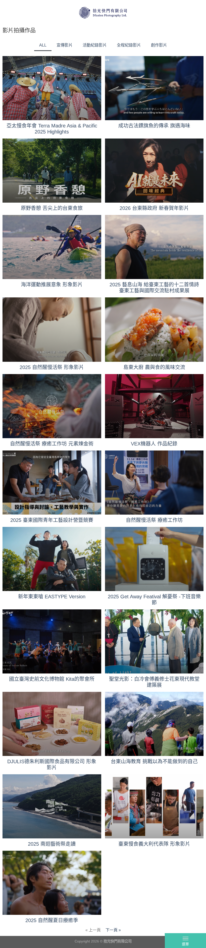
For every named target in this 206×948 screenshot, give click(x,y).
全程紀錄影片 (129, 45)
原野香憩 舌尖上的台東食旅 (52, 208)
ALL (42, 45)
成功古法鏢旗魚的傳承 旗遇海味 (154, 125)
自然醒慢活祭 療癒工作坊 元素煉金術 (51, 443)
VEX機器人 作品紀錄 (154, 443)
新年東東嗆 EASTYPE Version (51, 596)
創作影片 (159, 45)
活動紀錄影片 (95, 45)
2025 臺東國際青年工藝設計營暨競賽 (51, 520)
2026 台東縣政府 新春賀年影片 (154, 208)
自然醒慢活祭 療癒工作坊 (154, 520)
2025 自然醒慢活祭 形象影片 (52, 367)
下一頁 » (113, 930)
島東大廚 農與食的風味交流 (154, 367)
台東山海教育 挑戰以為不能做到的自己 (154, 761)
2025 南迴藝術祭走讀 (52, 844)
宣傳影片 (65, 45)
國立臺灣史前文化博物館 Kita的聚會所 (51, 679)
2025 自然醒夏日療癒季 (51, 920)
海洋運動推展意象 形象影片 (52, 284)
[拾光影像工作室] (103, 12)
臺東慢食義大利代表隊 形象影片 (154, 844)
